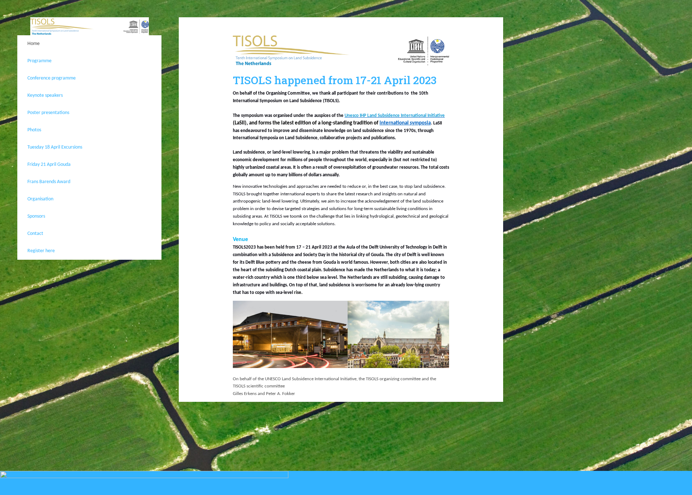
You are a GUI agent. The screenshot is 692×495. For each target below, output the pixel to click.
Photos (34, 130)
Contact (35, 233)
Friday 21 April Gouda (49, 164)
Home (33, 43)
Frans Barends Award (48, 182)
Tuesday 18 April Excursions (54, 147)
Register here (41, 251)
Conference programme (51, 78)
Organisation (40, 199)
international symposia (405, 123)
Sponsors (36, 216)
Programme (39, 61)
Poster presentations (48, 112)
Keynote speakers (45, 95)
